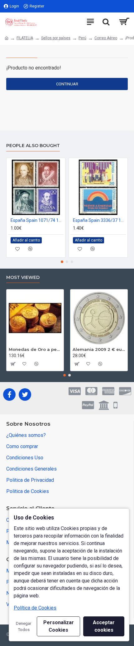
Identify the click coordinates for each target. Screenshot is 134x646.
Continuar (67, 84)
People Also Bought (33, 145)
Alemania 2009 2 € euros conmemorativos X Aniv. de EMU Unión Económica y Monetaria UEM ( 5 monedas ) (99, 349)
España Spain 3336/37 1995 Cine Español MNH (99, 220)
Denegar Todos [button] (23, 626)
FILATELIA (25, 38)
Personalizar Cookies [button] (58, 626)
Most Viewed (23, 277)
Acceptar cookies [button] (104, 626)
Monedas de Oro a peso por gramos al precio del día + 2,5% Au (35, 349)
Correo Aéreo (105, 38)
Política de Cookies (35, 608)
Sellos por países (55, 38)
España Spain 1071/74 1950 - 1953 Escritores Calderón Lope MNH (37, 220)
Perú (82, 38)
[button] (62, 262)
